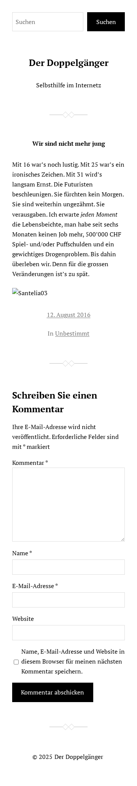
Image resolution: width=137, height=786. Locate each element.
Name (22, 553)
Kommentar (30, 462)
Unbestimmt (72, 333)
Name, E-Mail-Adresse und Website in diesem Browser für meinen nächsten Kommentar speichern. (73, 661)
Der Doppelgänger (68, 62)
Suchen (106, 22)
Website (23, 618)
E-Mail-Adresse (35, 586)
